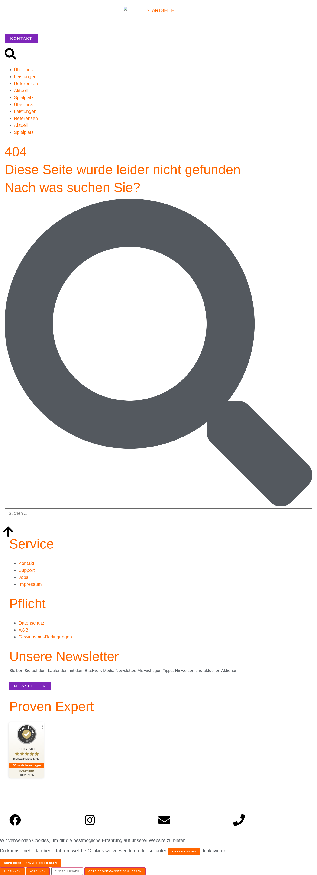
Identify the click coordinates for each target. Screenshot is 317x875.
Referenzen (26, 83)
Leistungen (25, 76)
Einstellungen (184, 851)
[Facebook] (15, 820)
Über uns (23, 69)
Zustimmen (12, 871)
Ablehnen (38, 871)
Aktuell (21, 90)
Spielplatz (24, 97)
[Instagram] (90, 820)
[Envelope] (164, 820)
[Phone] (239, 820)
